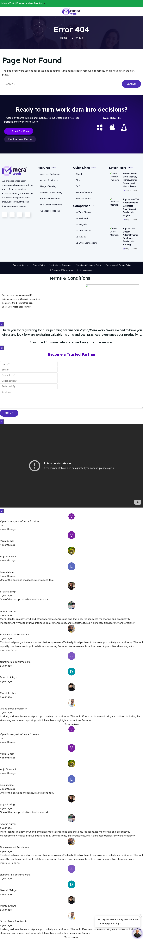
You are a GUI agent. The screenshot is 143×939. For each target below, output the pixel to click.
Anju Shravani (8, 556)
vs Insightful (81, 224)
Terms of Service (84, 192)
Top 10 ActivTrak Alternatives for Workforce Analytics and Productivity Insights (131, 207)
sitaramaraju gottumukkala (15, 662)
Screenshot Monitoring (51, 192)
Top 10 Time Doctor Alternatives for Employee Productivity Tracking (130, 236)
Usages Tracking (48, 186)
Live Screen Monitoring (51, 204)
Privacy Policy (39, 265)
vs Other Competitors (86, 242)
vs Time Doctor (83, 230)
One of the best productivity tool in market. (24, 599)
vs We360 (81, 236)
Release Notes (83, 198)
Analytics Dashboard (50, 174)
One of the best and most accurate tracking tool (27, 580)
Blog (78, 180)
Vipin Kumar (7, 541)
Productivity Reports (50, 198)
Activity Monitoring (49, 180)
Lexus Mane (7, 572)
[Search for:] (62, 84)
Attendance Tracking (50, 210)
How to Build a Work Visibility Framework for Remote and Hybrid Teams (130, 180)
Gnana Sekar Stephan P (13, 708)
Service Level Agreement (60, 265)
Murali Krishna (8, 693)
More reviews (71, 724)
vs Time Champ (83, 212)
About (79, 174)
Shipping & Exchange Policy (88, 265)
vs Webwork (82, 218)
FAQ (78, 186)
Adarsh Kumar (8, 611)
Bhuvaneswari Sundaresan (15, 634)
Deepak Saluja (8, 677)
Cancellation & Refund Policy (118, 265)
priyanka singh (8, 591)
